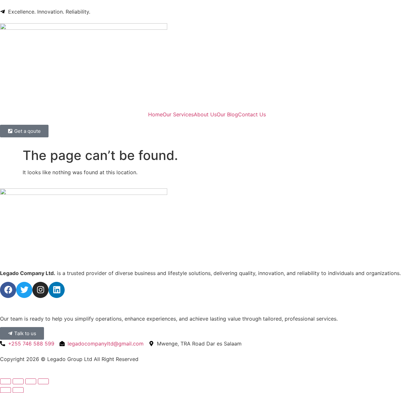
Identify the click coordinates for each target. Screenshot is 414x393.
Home (155, 114)
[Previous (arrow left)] (5, 390)
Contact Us (252, 114)
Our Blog (227, 114)
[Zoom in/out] (5, 381)
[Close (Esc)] (43, 381)
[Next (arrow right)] (18, 390)
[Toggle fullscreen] (18, 381)
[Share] (30, 381)
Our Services (178, 114)
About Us (205, 114)
